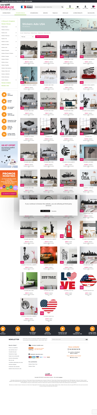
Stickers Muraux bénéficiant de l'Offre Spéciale (66, 380)
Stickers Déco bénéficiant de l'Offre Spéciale (67, 382)
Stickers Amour (4, 62)
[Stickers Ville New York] (28, 49)
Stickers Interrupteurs (6, 68)
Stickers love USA (68, 290)
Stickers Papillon (5, 65)
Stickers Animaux (5, 29)
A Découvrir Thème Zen (43, 381)
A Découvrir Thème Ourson (32, 381)
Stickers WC (4, 38)
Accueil (21, 32)
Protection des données (14, 366)
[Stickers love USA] (68, 280)
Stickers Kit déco (5, 44)
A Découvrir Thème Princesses (53, 382)
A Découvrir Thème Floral (32, 382)
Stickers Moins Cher (33, 364)
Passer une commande (14, 356)
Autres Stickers (4, 79)
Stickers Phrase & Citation (7, 53)
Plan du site (11, 360)
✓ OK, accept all (45, 211)
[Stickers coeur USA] (48, 306)
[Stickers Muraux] (9, 6)
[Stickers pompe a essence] (68, 229)
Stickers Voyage (5, 56)
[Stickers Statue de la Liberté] (68, 126)
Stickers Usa (48, 136)
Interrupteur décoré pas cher (16, 380)
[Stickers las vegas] (28, 126)
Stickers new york (49, 59)
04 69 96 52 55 (74, 349)
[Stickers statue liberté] (88, 49)
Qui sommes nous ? (13, 349)
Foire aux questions (13, 347)
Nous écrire (74, 357)
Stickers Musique (5, 50)
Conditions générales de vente (16, 362)
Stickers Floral (4, 26)
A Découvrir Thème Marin (52, 380)
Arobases (60, 377)
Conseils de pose (12, 351)
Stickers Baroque (5, 76)
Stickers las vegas (29, 136)
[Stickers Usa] (48, 126)
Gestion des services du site (15, 368)
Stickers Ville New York (29, 59)
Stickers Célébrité (5, 74)
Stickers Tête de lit (5, 71)
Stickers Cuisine (5, 41)
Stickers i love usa (88, 187)
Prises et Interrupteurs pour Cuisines (39, 380)
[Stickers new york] (48, 49)
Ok (87, 339)
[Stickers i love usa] (88, 177)
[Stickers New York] (68, 100)
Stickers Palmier (5, 59)
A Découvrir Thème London (81, 380)
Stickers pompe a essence (68, 239)
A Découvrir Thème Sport (27, 380)
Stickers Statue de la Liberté (68, 136)
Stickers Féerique (5, 35)
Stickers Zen (4, 32)
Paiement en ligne (13, 354)
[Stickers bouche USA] (88, 280)
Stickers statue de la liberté (28, 85)
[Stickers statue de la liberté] (28, 75)
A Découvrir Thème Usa (42, 382)
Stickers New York (68, 110)
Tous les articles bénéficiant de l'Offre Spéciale (57, 381)
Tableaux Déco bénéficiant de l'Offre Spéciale (18, 381)
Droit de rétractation (13, 358)
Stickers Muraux (27, 32)
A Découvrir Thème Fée (71, 381)
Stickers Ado (4, 47)
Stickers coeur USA (49, 316)
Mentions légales (12, 364)
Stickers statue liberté (88, 59)
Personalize (54, 211)
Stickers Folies (32, 366)
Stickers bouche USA (88, 290)
